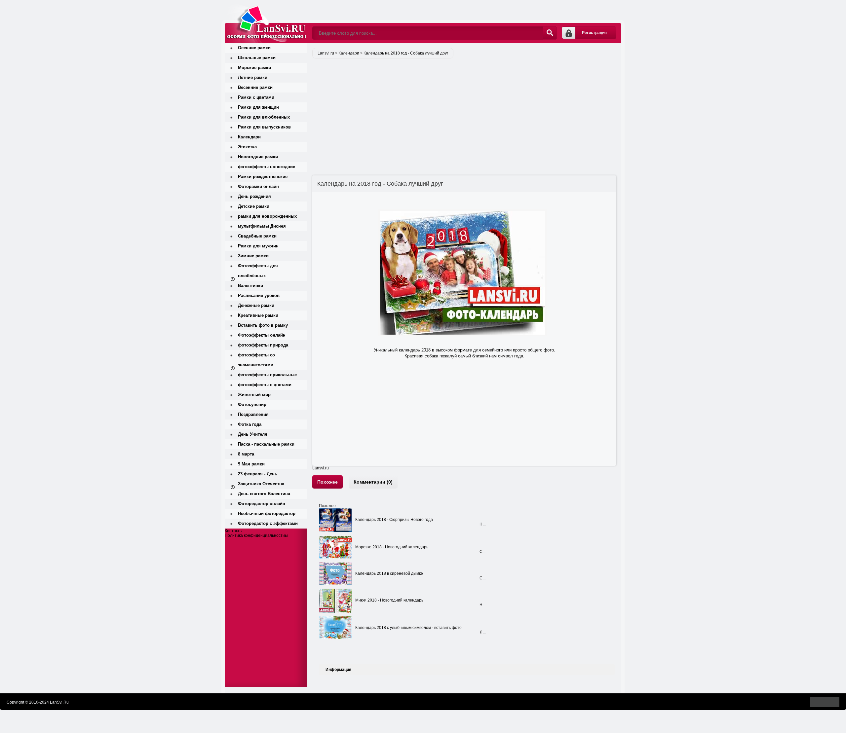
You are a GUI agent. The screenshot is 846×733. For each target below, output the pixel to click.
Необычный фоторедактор (266, 513)
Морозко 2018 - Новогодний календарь (391, 547)
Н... (482, 524)
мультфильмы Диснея (262, 226)
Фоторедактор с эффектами (268, 523)
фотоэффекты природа (263, 345)
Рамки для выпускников (264, 127)
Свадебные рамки (257, 236)
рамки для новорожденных (267, 216)
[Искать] (550, 33)
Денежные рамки (256, 305)
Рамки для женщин (258, 107)
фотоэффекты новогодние (266, 166)
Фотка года (249, 424)
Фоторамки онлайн (258, 186)
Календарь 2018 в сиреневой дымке (389, 573)
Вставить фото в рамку (263, 325)
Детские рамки (253, 206)
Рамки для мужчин (258, 245)
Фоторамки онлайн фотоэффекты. (266, 21)
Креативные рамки (258, 315)
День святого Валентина (264, 493)
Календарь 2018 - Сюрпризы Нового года (394, 519)
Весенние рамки (255, 87)
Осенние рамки (254, 47)
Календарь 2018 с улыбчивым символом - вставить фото (408, 627)
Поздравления (253, 414)
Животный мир (254, 394)
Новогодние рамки (258, 156)
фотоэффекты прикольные (267, 374)
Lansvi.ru (320, 468)
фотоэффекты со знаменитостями (256, 359)
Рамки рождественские (263, 176)
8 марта (246, 454)
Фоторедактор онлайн (261, 503)
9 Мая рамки (251, 463)
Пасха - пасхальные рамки (266, 444)
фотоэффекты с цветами (264, 384)
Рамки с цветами (256, 97)
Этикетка (247, 146)
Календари (249, 136)
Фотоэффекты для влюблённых (258, 270)
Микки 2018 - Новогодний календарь (389, 600)
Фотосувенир (252, 404)
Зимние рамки (253, 255)
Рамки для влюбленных (264, 117)
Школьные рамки (257, 57)
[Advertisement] (466, 110)
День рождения (254, 196)
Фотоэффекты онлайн (262, 335)
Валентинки (250, 285)
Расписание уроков (259, 295)
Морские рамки (254, 67)
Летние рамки (252, 77)
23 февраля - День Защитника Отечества (261, 478)
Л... (482, 632)
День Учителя (252, 434)
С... (482, 551)
